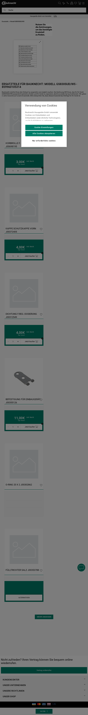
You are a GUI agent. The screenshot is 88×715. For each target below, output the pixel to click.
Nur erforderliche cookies (44, 141)
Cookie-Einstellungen (44, 127)
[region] (44, 124)
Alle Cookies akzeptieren (44, 133)
